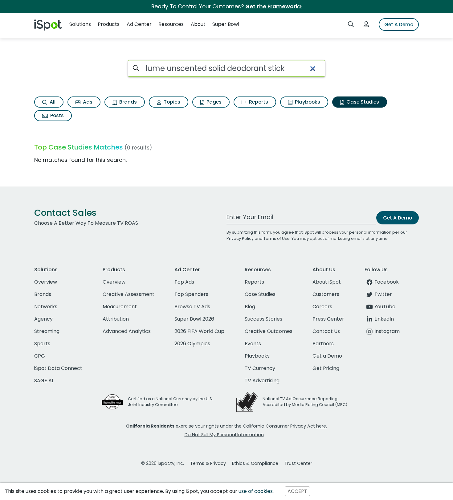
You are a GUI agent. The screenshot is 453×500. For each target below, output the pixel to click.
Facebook (386, 281)
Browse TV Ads (192, 306)
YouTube (384, 306)
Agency (43, 318)
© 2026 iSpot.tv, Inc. (162, 463)
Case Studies (362, 101)
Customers (325, 294)
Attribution (116, 318)
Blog (250, 306)
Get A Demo (398, 24)
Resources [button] (171, 24)
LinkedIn (384, 318)
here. (321, 426)
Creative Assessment (128, 294)
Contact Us (326, 331)
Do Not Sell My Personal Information (224, 435)
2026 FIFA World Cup (199, 331)
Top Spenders (191, 294)
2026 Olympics (192, 343)
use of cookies (256, 491)
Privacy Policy (240, 238)
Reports (258, 101)
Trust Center (298, 463)
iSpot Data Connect (58, 368)
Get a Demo (327, 355)
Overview (45, 281)
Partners (323, 343)
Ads (87, 101)
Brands (127, 101)
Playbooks (307, 101)
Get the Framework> (273, 6)
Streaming (46, 331)
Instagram (387, 331)
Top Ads (184, 281)
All (51, 101)
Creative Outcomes (268, 331)
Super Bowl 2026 (194, 318)
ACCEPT (297, 491)
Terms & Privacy (208, 463)
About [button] (198, 24)
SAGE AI (43, 380)
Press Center (328, 318)
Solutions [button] (80, 24)
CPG (39, 355)
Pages (213, 101)
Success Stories (263, 318)
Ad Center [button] (139, 24)
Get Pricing (325, 368)
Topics (171, 101)
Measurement (120, 306)
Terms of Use (276, 238)
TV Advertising (262, 380)
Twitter (383, 294)
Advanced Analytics (127, 331)
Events (253, 343)
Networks (45, 306)
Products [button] (109, 24)
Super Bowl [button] (225, 24)
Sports (42, 343)
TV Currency (260, 368)
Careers (322, 306)
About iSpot (326, 281)
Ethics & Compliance (255, 463)
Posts (56, 115)
